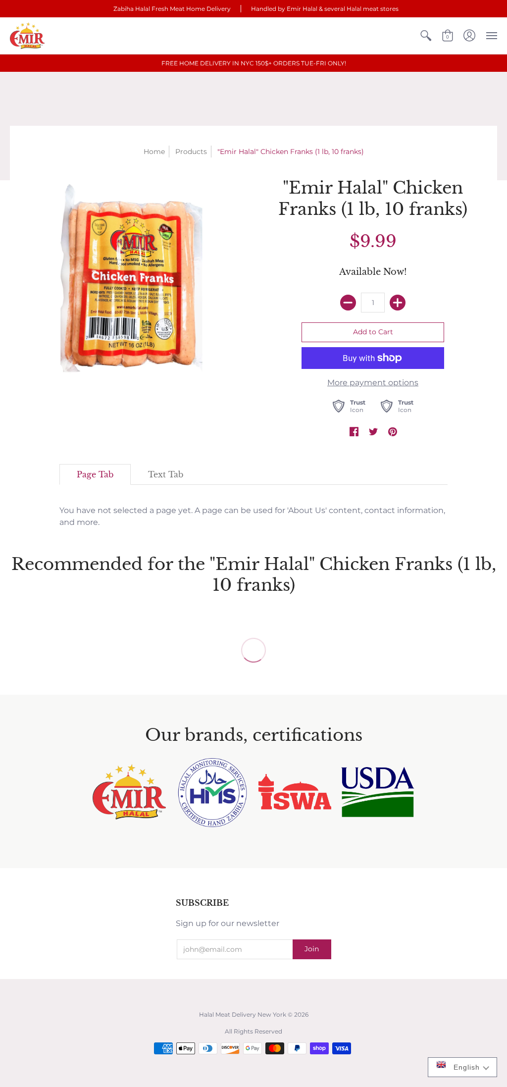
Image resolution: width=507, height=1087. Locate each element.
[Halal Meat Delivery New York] (27, 35)
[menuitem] (426, 35)
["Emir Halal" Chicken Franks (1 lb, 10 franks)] (134, 282)
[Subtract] (348, 303)
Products (191, 151)
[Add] (398, 303)
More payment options (372, 382)
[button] (426, 35)
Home (154, 151)
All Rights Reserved (253, 1031)
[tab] (95, 474)
